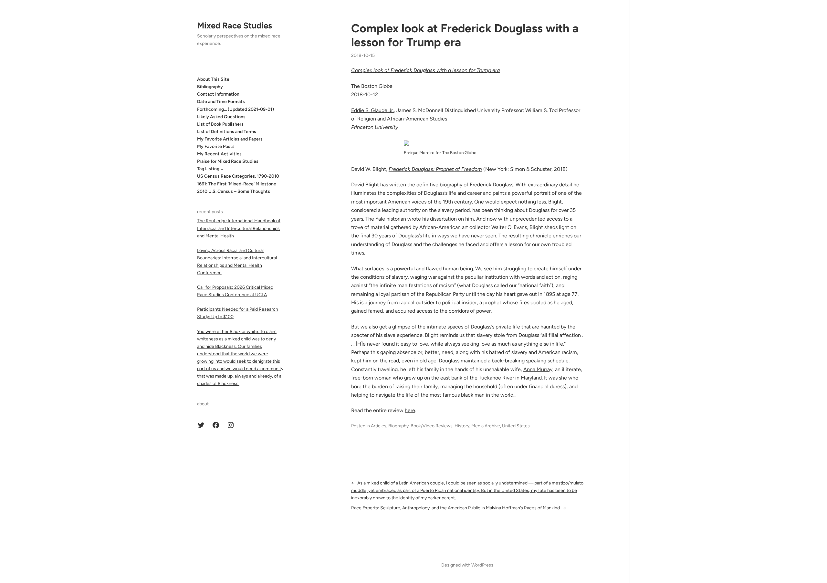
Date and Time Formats (221, 101)
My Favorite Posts (216, 146)
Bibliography (210, 86)
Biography (398, 426)
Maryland (531, 378)
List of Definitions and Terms (226, 131)
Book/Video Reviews (432, 426)
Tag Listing (208, 169)
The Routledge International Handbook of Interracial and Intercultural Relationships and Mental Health (238, 228)
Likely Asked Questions (221, 117)
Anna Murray (537, 369)
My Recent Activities (219, 154)
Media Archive (485, 426)
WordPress (482, 565)
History (462, 426)
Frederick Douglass (491, 185)
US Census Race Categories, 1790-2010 (238, 176)
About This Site (213, 79)
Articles (378, 426)
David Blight (365, 185)
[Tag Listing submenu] (222, 169)
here (410, 410)
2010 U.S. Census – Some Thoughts (233, 191)
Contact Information (218, 94)
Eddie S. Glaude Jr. (372, 110)
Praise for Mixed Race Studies (227, 161)
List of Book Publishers (220, 124)
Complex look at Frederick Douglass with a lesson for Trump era (465, 35)
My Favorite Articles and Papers (230, 139)
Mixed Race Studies (234, 25)
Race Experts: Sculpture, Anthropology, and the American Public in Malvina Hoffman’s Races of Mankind (455, 508)
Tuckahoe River (496, 378)
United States (516, 426)
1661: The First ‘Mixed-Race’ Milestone (236, 184)
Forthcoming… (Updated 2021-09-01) (235, 109)
